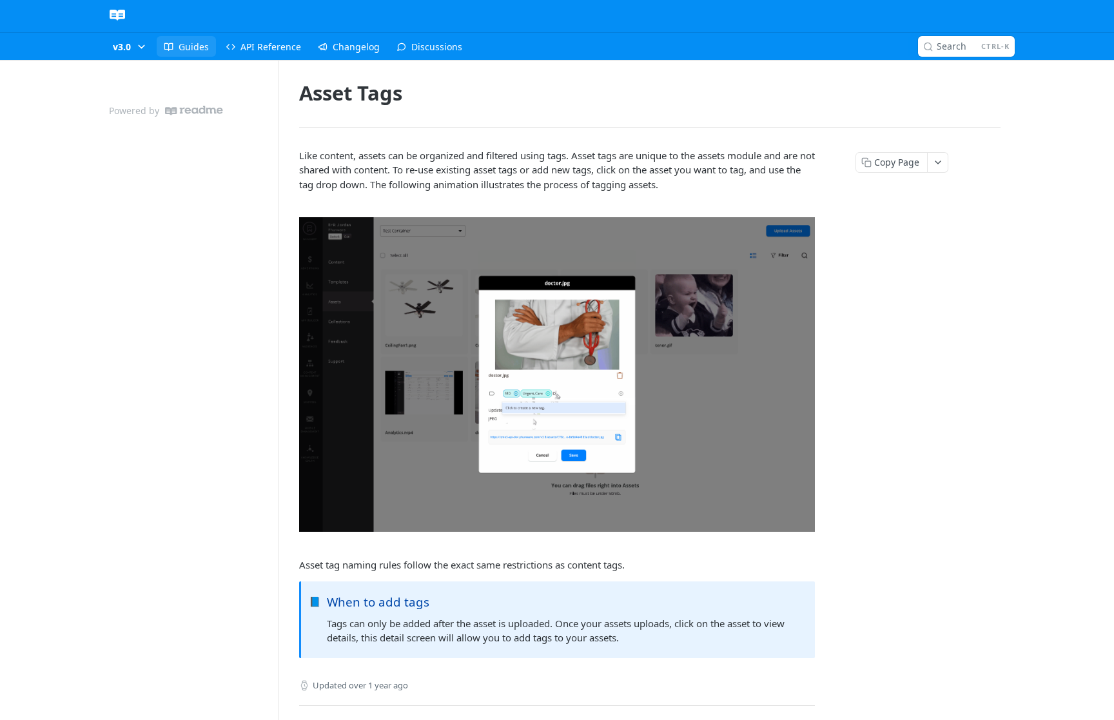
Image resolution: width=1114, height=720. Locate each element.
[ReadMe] (194, 110)
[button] (557, 374)
